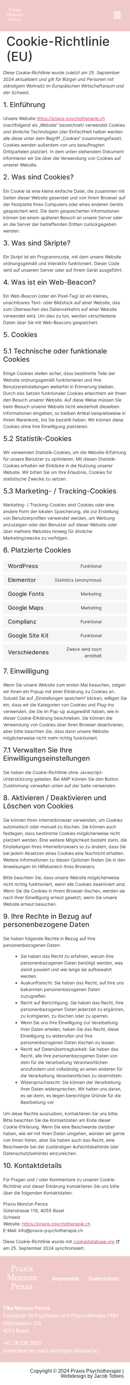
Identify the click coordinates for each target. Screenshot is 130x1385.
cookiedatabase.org (94, 1241)
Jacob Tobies (109, 1376)
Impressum (65, 1278)
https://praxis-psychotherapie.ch (71, 118)
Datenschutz (104, 1278)
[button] (117, 15)
